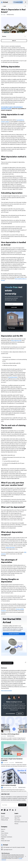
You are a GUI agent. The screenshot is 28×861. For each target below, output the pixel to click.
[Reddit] (7, 810)
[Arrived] (4, 2)
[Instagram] (4, 810)
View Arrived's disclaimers (6, 690)
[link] (4, 6)
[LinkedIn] (13, 810)
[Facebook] (10, 810)
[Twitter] (2, 810)
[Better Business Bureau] (15, 810)
